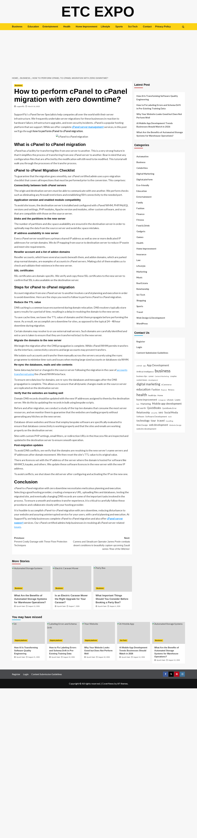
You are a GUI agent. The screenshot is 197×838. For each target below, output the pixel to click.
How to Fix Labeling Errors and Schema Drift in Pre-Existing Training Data (158, 107)
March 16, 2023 (34, 106)
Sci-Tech (133, 26)
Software (140, 416)
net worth (141, 408)
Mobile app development (167, 403)
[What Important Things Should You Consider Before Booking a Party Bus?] (112, 579)
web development (158, 424)
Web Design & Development (150, 317)
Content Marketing (162, 376)
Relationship (142, 289)
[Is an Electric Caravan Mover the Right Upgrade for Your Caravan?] (72, 579)
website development (146, 428)
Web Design (142, 425)
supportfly (20, 106)
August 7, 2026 (74, 606)
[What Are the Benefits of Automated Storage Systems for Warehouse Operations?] (31, 579)
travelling (169, 421)
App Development (158, 365)
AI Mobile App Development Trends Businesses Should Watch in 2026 (154, 125)
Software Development (156, 416)
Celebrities (142, 168)
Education (33, 26)
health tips (152, 395)
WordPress (142, 323)
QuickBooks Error (169, 408)
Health (66, 26)
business (162, 370)
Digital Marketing (145, 173)
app (144, 365)
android (139, 365)
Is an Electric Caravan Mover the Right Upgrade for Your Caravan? (71, 599)
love (137, 404)
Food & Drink (143, 225)
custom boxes (141, 380)
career (151, 376)
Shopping (141, 300)
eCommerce (166, 384)
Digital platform (144, 179)
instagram (162, 400)
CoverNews (108, 683)
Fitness (140, 220)
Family (139, 202)
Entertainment (50, 26)
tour (153, 420)
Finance (140, 214)
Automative (142, 156)
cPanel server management (88, 126)
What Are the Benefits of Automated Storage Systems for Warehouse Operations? (30, 599)
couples (173, 376)
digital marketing (148, 384)
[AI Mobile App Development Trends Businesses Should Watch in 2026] (133, 633)
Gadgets (140, 231)
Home (160, 395)
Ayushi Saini (20, 606)
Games (139, 237)
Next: (101, 543)
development (153, 380)
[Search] (183, 26)
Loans (177, 399)
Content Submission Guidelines (152, 352)
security (154, 413)
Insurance (141, 254)
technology (143, 420)
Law (138, 260)
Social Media (171, 412)
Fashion (140, 208)
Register (140, 341)
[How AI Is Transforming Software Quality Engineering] (28, 633)
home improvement (146, 399)
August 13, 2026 (34, 606)
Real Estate (142, 283)
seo (160, 412)
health (141, 394)
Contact (147, 26)
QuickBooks (154, 407)
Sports (119, 26)
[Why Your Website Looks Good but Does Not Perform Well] (98, 633)
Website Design (175, 425)
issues (17, 526)
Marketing (141, 271)
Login (139, 347)
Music (139, 277)
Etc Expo (97, 11)
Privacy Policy (163, 26)
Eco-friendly (142, 185)
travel (161, 420)
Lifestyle (105, 26)
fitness (171, 389)
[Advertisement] (98, 52)
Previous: (40, 542)
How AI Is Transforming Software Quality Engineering (157, 98)
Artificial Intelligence (145, 371)
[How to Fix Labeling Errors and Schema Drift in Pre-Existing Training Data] (63, 633)
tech (170, 417)
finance (164, 390)
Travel (139, 312)
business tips (141, 376)
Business (17, 26)
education (143, 389)
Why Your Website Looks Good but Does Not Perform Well (159, 116)
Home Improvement (86, 26)
